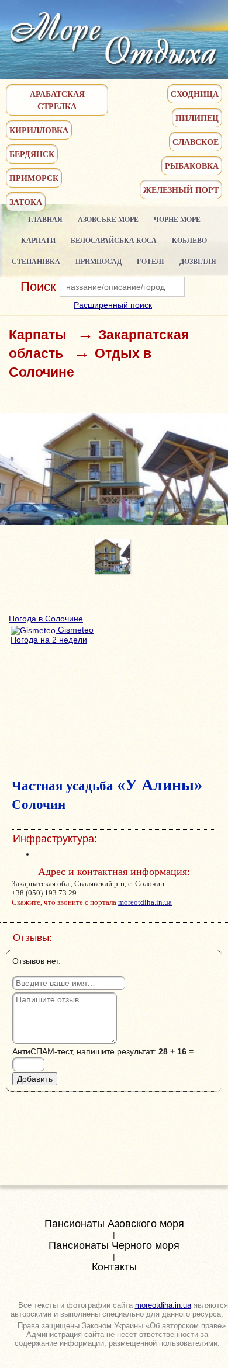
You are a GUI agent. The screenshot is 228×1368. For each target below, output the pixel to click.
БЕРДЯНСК (31, 154)
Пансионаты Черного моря (114, 1245)
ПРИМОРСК (33, 178)
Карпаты (38, 334)
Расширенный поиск (113, 305)
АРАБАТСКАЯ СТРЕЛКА (57, 100)
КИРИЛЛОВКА (38, 130)
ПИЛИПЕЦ (197, 118)
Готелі (150, 261)
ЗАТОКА (25, 202)
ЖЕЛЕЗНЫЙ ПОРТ (181, 189)
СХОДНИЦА (195, 94)
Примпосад (98, 261)
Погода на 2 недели (49, 639)
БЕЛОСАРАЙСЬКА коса (114, 240)
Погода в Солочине (46, 618)
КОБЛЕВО (189, 240)
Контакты (114, 1267)
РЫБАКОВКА (192, 165)
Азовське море (108, 219)
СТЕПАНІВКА (36, 261)
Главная (45, 219)
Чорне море (177, 219)
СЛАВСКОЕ (195, 142)
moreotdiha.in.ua (145, 902)
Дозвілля (197, 261)
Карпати (38, 240)
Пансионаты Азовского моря (114, 1224)
